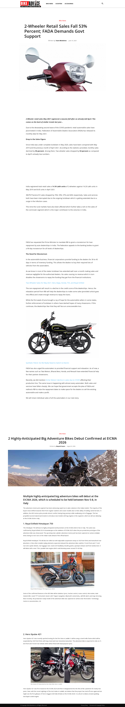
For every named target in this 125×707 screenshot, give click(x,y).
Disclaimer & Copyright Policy (97, 705)
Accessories (69, 3)
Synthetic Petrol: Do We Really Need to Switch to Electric (47, 363)
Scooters (59, 3)
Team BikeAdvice (61, 40)
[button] (102, 4)
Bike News (49, 3)
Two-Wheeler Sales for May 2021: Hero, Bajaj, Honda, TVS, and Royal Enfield (55, 283)
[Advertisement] (62, 13)
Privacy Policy (84, 705)
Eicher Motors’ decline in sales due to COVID (63, 380)
